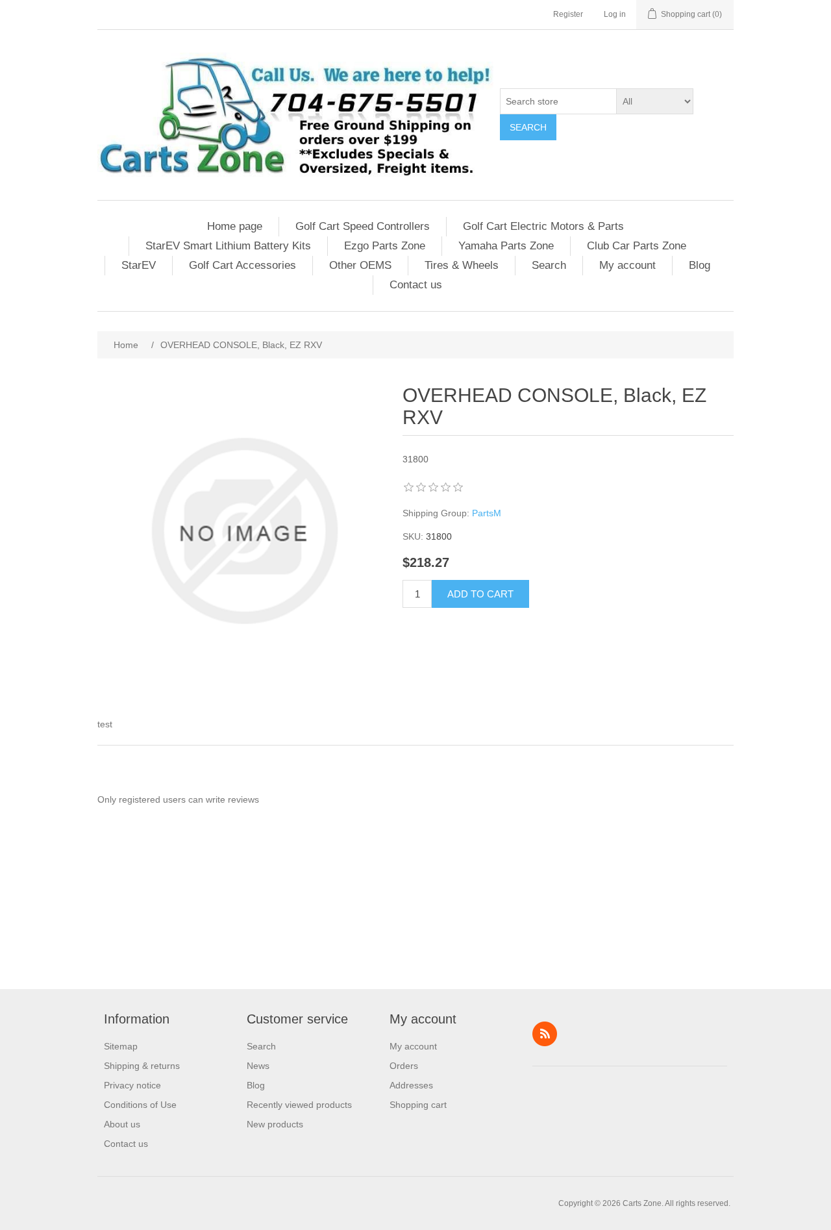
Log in (615, 14)
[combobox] (558, 101)
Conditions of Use (140, 1104)
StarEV (138, 265)
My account (627, 265)
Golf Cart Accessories (242, 265)
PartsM (486, 513)
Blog (699, 265)
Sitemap (121, 1046)
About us (122, 1124)
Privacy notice (132, 1085)
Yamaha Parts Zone (506, 246)
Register (568, 14)
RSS (544, 1034)
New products (275, 1124)
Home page (234, 226)
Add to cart (480, 593)
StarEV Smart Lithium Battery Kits (228, 246)
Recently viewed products (299, 1104)
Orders (404, 1066)
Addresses (411, 1085)
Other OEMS (360, 265)
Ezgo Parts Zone (384, 246)
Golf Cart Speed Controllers (362, 226)
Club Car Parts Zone (636, 246)
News (258, 1066)
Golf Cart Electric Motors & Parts (543, 226)
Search (528, 127)
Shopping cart (418, 1104)
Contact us (416, 285)
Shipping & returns (142, 1066)
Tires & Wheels (462, 265)
